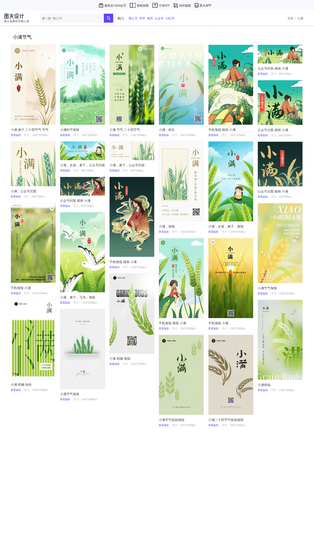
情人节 (133, 18)
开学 (142, 18)
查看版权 (16, 135)
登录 (291, 18)
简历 (150, 18)
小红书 (169, 18)
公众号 (159, 18)
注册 (300, 18)
